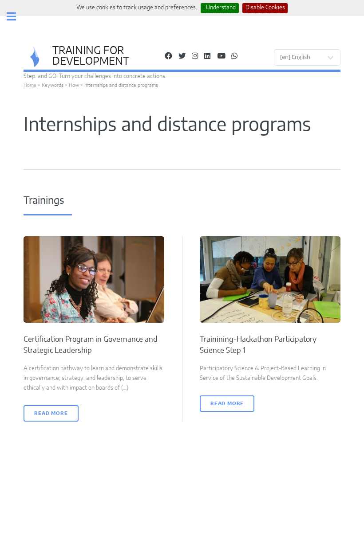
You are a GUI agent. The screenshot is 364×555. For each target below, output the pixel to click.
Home (30, 85)
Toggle (16, 16)
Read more (50, 413)
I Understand (219, 7)
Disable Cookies (265, 7)
